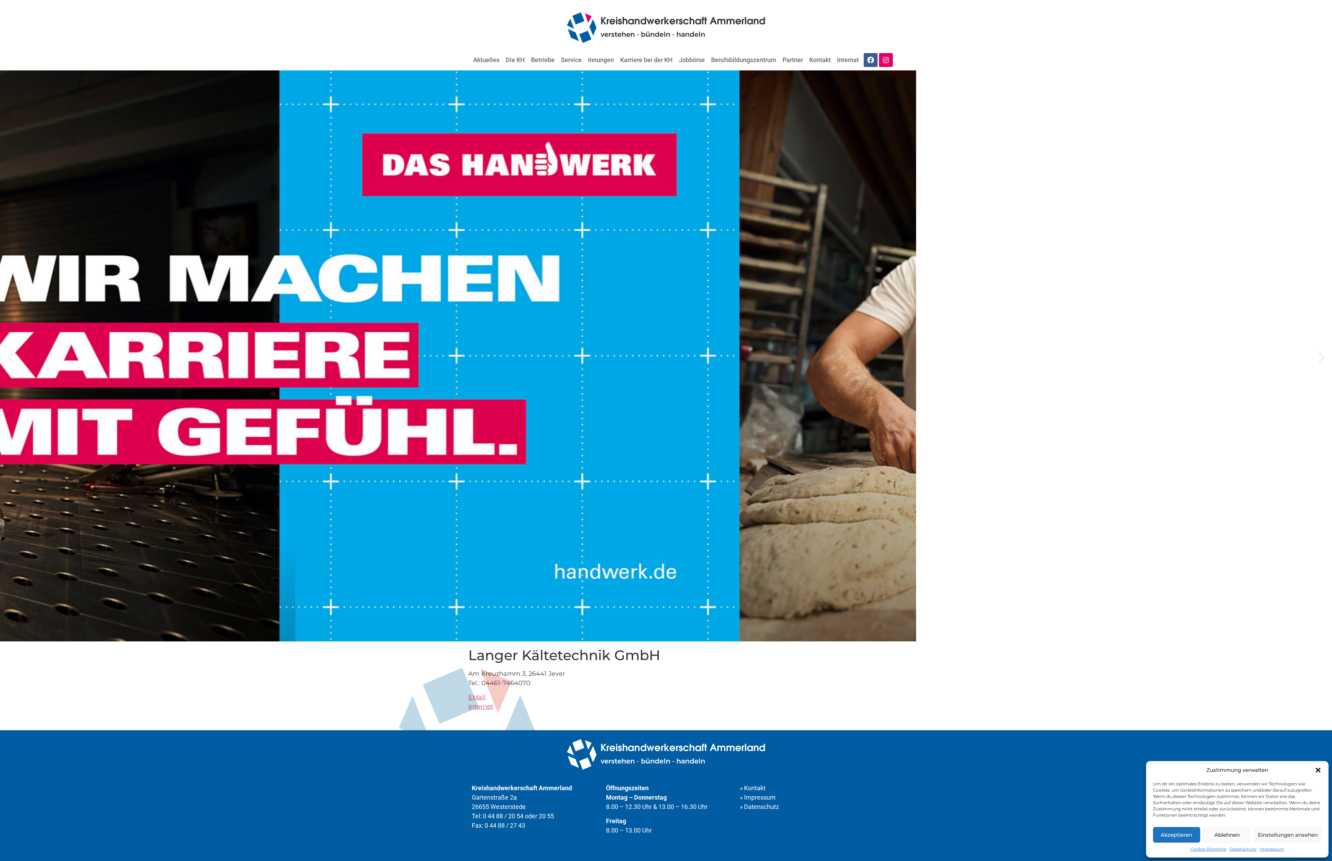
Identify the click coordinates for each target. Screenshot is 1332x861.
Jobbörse (692, 59)
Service (571, 59)
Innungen (601, 59)
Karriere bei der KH (646, 59)
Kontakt (820, 59)
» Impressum (758, 797)
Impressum (1272, 849)
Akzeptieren (1176, 835)
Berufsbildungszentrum (743, 59)
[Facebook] (871, 60)
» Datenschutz (759, 806)
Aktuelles (486, 59)
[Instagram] (886, 60)
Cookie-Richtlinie (1208, 849)
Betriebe (543, 59)
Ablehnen (1227, 835)
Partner (793, 59)
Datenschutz (1243, 849)
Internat (848, 59)
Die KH (515, 59)
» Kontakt (753, 788)
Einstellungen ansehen (1288, 835)
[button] (1318, 770)
